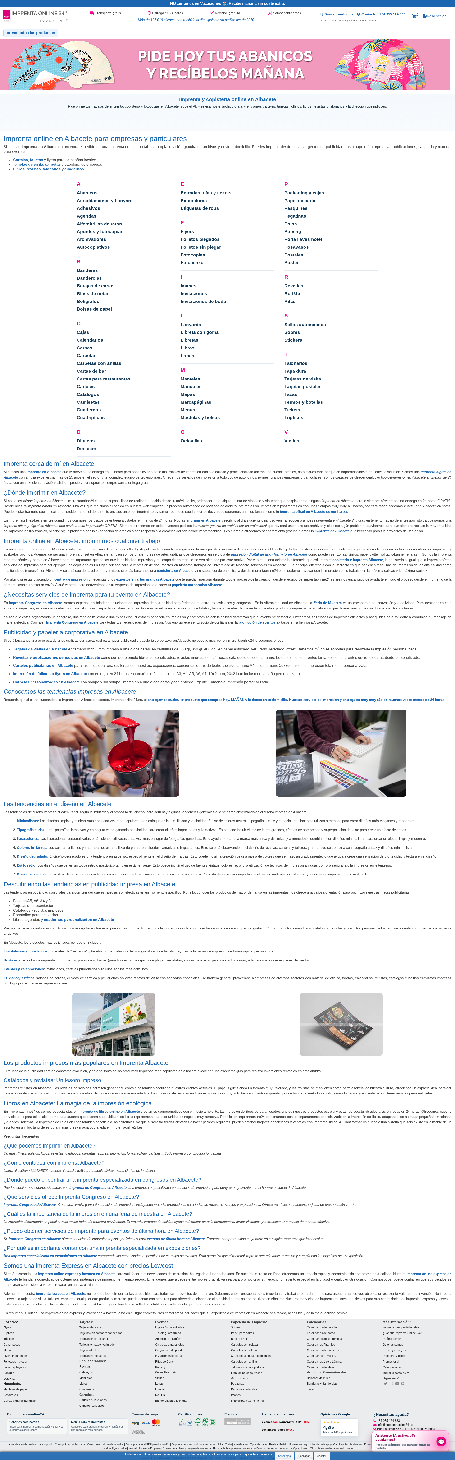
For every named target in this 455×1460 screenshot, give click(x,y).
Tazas (290, 394)
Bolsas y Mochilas (318, 1377)
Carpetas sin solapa (244, 1349)
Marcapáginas (196, 402)
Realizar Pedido (278, 1444)
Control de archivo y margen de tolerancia (187, 1448)
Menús (188, 409)
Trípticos (293, 417)
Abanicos (87, 192)
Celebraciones (392, 1366)
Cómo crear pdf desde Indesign (105, 1444)
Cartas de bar (91, 371)
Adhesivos (88, 208)
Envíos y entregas (394, 1349)
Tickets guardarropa (168, 1332)
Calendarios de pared (321, 1332)
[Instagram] (391, 1384)
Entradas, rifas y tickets (206, 192)
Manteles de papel (15, 1389)
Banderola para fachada (171, 1400)
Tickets (292, 409)
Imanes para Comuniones (247, 1400)
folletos (36, 160)
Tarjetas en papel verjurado (97, 1344)
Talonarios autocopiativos (247, 1366)
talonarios (52, 169)
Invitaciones (194, 293)
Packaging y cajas (304, 192)
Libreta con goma (200, 332)
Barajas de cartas (96, 285)
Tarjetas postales (303, 386)
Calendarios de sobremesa (324, 1338)
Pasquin (9, 1372)
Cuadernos (89, 409)
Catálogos (88, 394)
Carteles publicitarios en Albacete (43, 666)
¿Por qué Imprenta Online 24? (402, 1332)
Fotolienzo (192, 262)
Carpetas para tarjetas (169, 1344)
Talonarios (295, 363)
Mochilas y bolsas (200, 417)
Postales (293, 254)
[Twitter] (385, 1384)
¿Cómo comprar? (394, 1338)
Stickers (293, 340)
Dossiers (86, 448)
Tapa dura (295, 371)
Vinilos (291, 440)
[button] (415, 16)
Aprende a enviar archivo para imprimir (30, 1444)
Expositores (194, 200)
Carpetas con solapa (244, 1344)
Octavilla (9, 1378)
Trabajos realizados (236, 1444)
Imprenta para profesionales (401, 1327)
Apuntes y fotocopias (100, 231)
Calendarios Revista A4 (322, 1355)
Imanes (188, 285)
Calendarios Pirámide (321, 1344)
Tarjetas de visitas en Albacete (40, 649)
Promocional (391, 1361)
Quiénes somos (393, 1344)
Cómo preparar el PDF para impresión (147, 1444)
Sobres (292, 332)
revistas (34, 169)
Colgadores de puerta (169, 1349)
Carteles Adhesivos (91, 1405)
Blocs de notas (93, 293)
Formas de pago (298, 1444)
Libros (19, 169)
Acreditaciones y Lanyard (105, 200)
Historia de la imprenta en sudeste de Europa (239, 1448)
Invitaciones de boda (203, 301)
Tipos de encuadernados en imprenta (331, 1448)
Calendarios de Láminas (323, 1349)
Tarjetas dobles (89, 1349)
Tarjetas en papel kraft (93, 1338)
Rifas (290, 301)
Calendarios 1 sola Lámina (324, 1361)
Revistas (293, 285)
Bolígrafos (88, 301)
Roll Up (292, 293)
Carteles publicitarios (93, 1399)
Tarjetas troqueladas (92, 1355)
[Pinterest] (402, 1384)
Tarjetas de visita (28, 164)
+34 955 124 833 (392, 14)
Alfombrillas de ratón (99, 223)
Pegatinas (295, 216)
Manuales (191, 386)
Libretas (189, 340)
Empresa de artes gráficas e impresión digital (197, 1444)
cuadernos (74, 169)
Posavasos (296, 247)
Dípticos (86, 440)
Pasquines (296, 208)
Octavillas (191, 440)
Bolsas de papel (94, 309)
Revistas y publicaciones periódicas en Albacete (56, 657)
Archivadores (91, 239)
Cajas (83, 332)
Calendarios (90, 340)
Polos (290, 223)
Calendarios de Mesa (321, 1366)
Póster (291, 262)
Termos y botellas (303, 402)
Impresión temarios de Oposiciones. (287, 1448)
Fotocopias (193, 254)
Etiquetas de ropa (200, 208)
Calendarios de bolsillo (322, 1327)
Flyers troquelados (15, 1355)
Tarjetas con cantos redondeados (100, 1332)
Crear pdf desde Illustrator (70, 1444)
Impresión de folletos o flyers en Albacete (50, 674)
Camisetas (88, 402)
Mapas (188, 394)
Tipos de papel (258, 1444)
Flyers (187, 231)
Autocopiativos (93, 247)
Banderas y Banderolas (322, 1383)
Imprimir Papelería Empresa (145, 1448)
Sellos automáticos (305, 324)
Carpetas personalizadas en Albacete (46, 682)
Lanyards (191, 324)
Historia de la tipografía (323, 1444)
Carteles (20, 160)
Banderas (87, 270)
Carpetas (86, 355)
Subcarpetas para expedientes (251, 1355)
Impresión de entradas (169, 1327)
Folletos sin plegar (201, 247)
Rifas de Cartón (165, 1361)
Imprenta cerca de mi (396, 1372)
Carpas (84, 347)
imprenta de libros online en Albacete (109, 1111)
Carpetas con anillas (99, 363)
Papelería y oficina (395, 1355)
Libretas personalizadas (246, 1372)
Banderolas (89, 278)
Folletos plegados (200, 239)
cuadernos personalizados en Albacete (79, 920)
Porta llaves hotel (303, 239)
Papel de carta (299, 200)
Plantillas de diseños (350, 1444)
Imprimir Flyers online (114, 1448)
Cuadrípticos (91, 417)
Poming (292, 231)
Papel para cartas (242, 1332)
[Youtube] (397, 1384)
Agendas (86, 216)
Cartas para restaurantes (104, 378)
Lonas (187, 355)
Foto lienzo (162, 1389)
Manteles (190, 378)
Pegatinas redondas (244, 1389)
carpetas (53, 164)
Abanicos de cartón (167, 1338)
